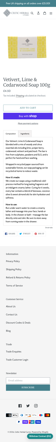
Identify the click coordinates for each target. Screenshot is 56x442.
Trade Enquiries (13, 351)
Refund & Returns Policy (18, 277)
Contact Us (11, 314)
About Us (11, 306)
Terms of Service (14, 285)
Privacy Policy (13, 261)
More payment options (28, 123)
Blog (8, 330)
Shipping (20, 95)
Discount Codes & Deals (18, 322)
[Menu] (51, 13)
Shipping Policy (13, 269)
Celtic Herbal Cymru (23, 432)
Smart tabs (49, 227)
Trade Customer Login (17, 359)
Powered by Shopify (40, 432)
